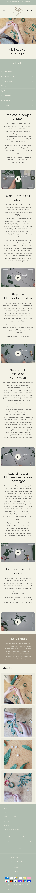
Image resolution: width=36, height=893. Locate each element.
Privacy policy (16, 887)
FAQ (5, 812)
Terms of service (25, 889)
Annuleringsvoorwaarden (12, 829)
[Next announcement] (33, 2)
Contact (6, 825)
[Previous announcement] (3, 2)
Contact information (13, 889)
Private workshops (10, 816)
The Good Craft (17, 884)
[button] (4, 11)
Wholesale (7, 821)
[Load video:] (18, 179)
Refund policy (25, 887)
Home (5, 808)
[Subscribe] (30, 841)
